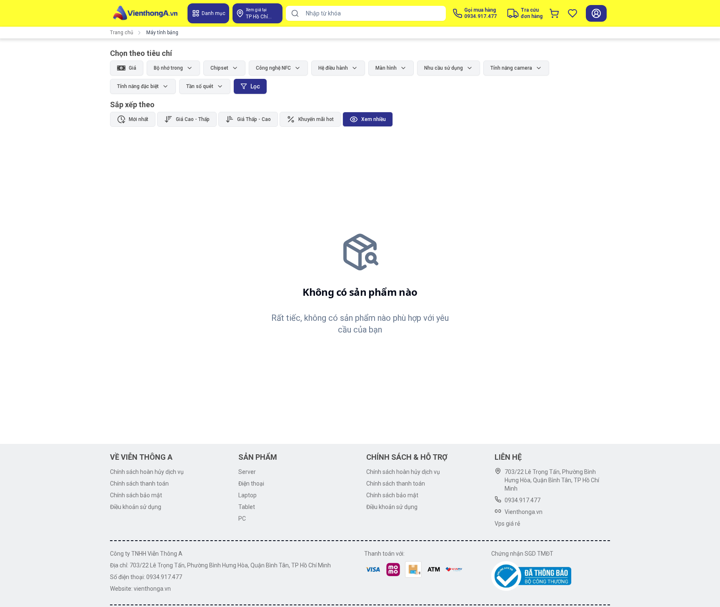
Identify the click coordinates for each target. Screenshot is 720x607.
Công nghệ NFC (273, 68)
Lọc (255, 86)
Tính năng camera (511, 68)
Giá (132, 68)
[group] (251, 119)
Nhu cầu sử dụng (443, 68)
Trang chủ (121, 32)
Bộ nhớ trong (168, 68)
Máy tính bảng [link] (162, 32)
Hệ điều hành (333, 68)
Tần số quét (199, 86)
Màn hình (386, 68)
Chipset (219, 68)
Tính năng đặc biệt (138, 86)
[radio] (132, 119)
